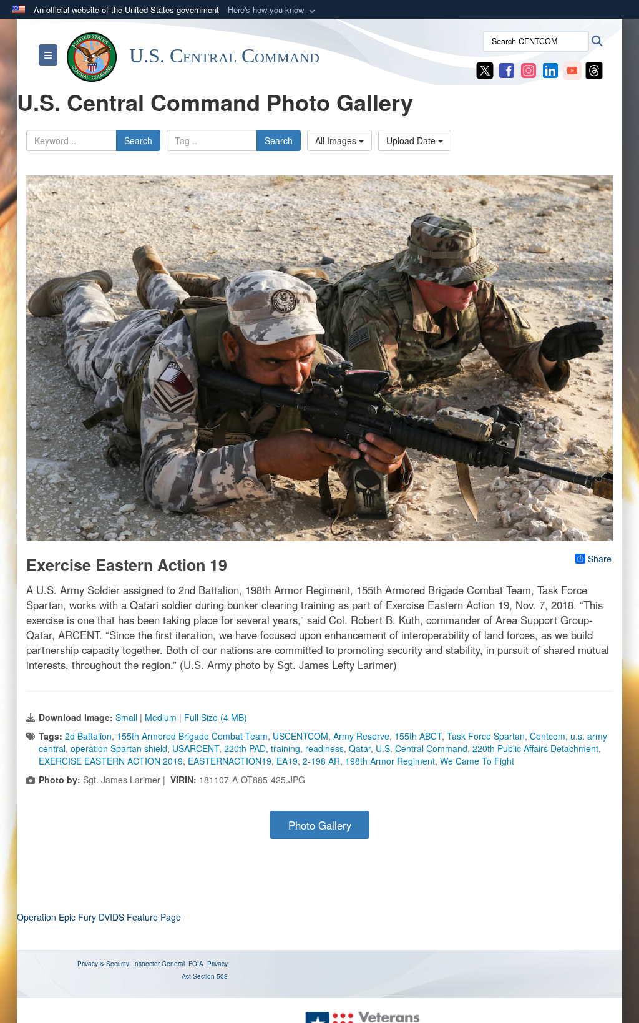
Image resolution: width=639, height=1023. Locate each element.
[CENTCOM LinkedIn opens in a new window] (550, 69)
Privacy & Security (103, 963)
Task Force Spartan (486, 736)
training (285, 748)
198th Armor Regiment (390, 761)
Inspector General (159, 963)
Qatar (360, 748)
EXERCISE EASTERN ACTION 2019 (111, 761)
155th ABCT (418, 736)
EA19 (287, 761)
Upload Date (412, 140)
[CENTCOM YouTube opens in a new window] (572, 69)
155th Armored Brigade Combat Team (192, 736)
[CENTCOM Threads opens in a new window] (594, 69)
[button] (273, 10)
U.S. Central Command (421, 748)
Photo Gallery (319, 825)
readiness (324, 748)
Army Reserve (361, 736)
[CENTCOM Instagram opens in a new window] (529, 69)
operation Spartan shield (119, 748)
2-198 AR (321, 761)
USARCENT (195, 748)
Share (600, 559)
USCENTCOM (300, 736)
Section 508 (210, 976)
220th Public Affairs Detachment (535, 748)
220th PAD (245, 748)
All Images (337, 140)
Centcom (547, 736)
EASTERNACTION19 (229, 761)
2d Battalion (88, 736)
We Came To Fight (477, 761)
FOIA (195, 963)
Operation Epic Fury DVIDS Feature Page (99, 917)
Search (138, 140)
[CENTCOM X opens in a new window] (485, 69)
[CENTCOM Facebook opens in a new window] (507, 69)
